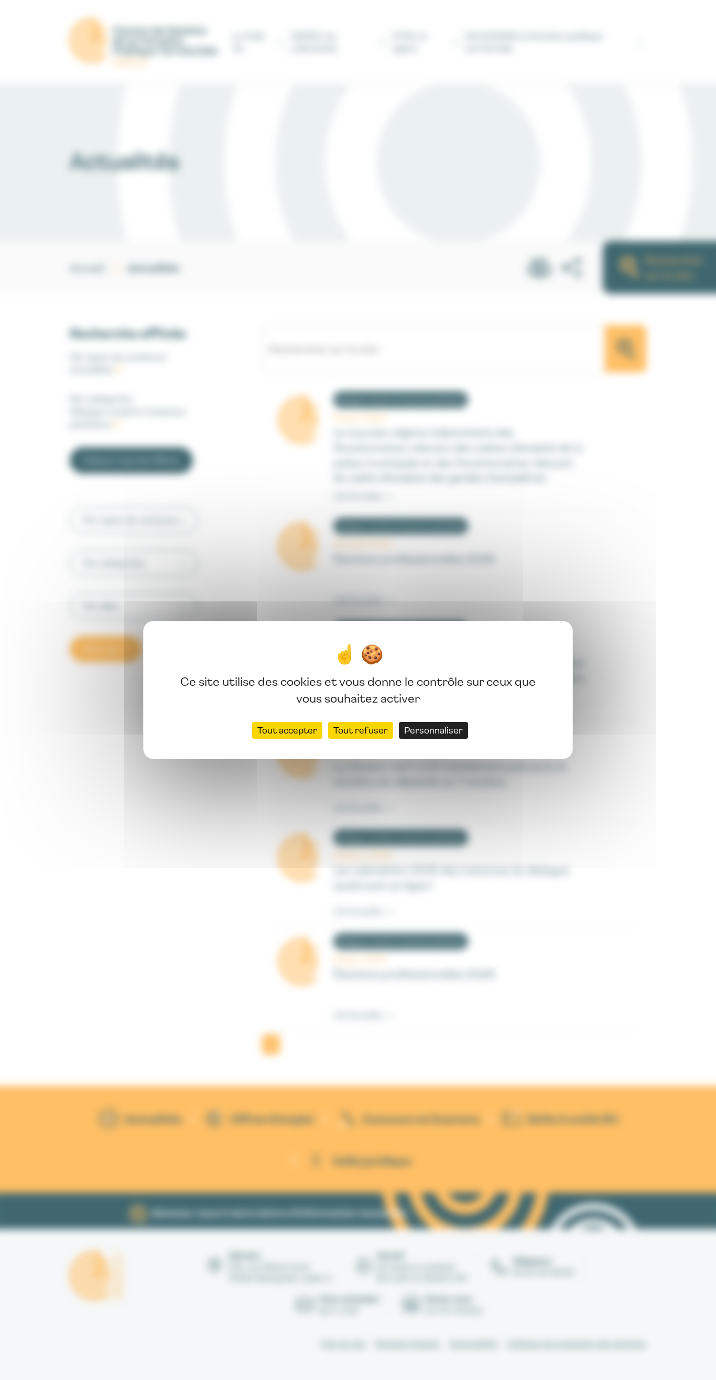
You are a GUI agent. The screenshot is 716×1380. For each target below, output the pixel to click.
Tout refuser (360, 730)
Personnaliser (433, 730)
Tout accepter (287, 730)
